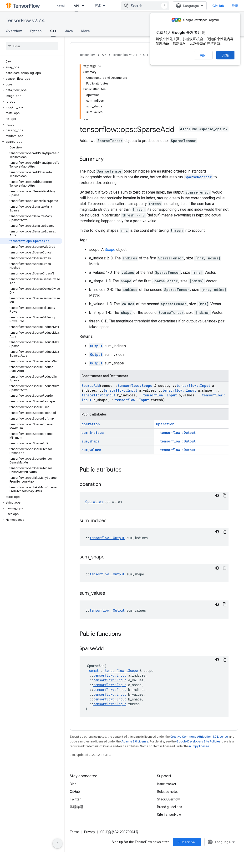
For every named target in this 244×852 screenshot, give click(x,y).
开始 (225, 55)
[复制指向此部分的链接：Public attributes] (126, 470)
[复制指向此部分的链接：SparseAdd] (108, 649)
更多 (98, 6)
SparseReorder (198, 177)
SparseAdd (90, 385)
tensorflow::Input (193, 385)
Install (60, 6)
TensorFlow (88, 55)
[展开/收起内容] (99, 66)
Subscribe (186, 842)
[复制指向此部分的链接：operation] (106, 485)
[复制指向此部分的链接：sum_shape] (109, 557)
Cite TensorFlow (169, 814)
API (76, 6)
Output (96, 346)
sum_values (91, 449)
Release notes (167, 792)
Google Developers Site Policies (198, 741)
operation (90, 424)
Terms (75, 832)
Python (35, 31)
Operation (165, 424)
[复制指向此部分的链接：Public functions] (126, 634)
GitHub (218, 6)
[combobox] (145, 5)
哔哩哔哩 (76, 807)
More (85, 31)
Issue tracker (166, 784)
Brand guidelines (169, 807)
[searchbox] (32, 46)
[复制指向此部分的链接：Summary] (108, 159)
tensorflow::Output (178, 432)
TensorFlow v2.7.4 (25, 21)
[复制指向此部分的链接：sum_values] (110, 593)
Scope (110, 249)
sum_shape (90, 441)
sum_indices (92, 432)
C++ (53, 31)
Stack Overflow (168, 799)
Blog (73, 784)
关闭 (203, 55)
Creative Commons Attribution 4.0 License (199, 736)
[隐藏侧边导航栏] (57, 843)
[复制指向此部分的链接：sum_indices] (111, 521)
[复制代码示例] (225, 495)
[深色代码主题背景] (217, 495)
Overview (14, 31)
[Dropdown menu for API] (84, 5)
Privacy (89, 832)
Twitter (75, 799)
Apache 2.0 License (134, 741)
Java (69, 31)
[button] (31, 67)
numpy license (199, 746)
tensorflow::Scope (135, 385)
